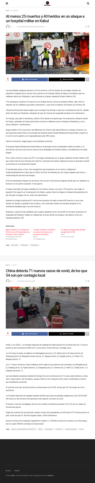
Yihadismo (35, 245)
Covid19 (14, 265)
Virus (81, 429)
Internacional (32, 27)
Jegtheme (50, 475)
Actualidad (14, 10)
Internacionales (71, 429)
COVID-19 (59, 429)
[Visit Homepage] (47, 3)
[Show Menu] (7, 3)
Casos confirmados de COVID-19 (23, 429)
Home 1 (17, 471)
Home (8, 10)
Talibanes (24, 245)
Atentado (14, 245)
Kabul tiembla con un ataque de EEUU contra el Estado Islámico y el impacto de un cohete (18, 232)
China (40, 429)
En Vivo (8, 471)
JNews (13, 475)
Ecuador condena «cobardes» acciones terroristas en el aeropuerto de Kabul (44, 232)
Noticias (41, 27)
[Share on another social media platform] (87, 79)
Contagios (49, 429)
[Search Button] (88, 3)
